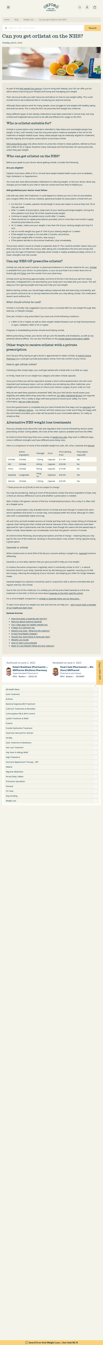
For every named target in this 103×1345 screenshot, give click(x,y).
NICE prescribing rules (16, 143)
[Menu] (8, 7)
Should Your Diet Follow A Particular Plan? (30, 636)
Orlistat (93, 267)
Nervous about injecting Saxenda (26, 621)
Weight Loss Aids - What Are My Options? (30, 630)
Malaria (9, 767)
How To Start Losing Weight (24, 642)
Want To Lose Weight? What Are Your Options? (32, 645)
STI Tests (9, 791)
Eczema (9, 723)
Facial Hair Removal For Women (19, 733)
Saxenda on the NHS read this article (66, 593)
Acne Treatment (13, 694)
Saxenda (83, 553)
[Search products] (80, 7)
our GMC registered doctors (70, 395)
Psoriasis (9, 786)
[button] (99, 672)
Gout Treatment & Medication (18, 742)
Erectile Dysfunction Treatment (19, 728)
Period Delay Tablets (14, 776)
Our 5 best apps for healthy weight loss (29, 624)
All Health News (12, 689)
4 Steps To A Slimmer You (23, 627)
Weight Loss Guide (20, 639)
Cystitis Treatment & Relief (17, 718)
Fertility (9, 738)
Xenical (91, 445)
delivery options (25, 410)
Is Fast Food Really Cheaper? (24, 633)
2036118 (32, 676)
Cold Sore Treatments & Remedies (20, 709)
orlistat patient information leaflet (73, 338)
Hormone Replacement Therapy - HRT (22, 762)
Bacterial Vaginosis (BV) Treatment (20, 704)
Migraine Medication (14, 772)
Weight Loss (11, 801)
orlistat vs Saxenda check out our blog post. (59, 598)
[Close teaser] (95, 685)
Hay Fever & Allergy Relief (17, 752)
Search (93, 28)
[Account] (87, 7)
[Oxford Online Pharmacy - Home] (51, 7)
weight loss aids (59, 437)
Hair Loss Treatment (14, 747)
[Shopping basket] (95, 7)
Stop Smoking (11, 796)
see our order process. (29, 401)
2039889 (80, 676)
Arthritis (9, 699)
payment (87, 407)
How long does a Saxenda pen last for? (29, 618)
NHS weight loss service (30, 88)
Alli (14, 273)
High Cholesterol (13, 757)
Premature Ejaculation (15, 781)
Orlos (23, 273)
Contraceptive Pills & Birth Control (20, 713)
